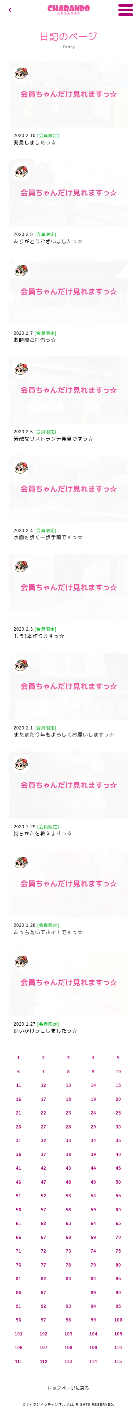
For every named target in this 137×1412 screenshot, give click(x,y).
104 (93, 1333)
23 (68, 1112)
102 (44, 1333)
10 (118, 1071)
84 (93, 1278)
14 (93, 1085)
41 (18, 1168)
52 (43, 1195)
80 (118, 1265)
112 (44, 1361)
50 (118, 1182)
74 (93, 1251)
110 (118, 1347)
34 (93, 1140)
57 (43, 1209)
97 (43, 1319)
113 (68, 1361)
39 (93, 1154)
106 (19, 1347)
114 (93, 1361)
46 (18, 1182)
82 (43, 1278)
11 (18, 1085)
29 (93, 1126)
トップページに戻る (68, 1388)
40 (118, 1154)
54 (93, 1195)
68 (68, 1237)
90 (118, 1292)
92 (43, 1306)
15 (118, 1085)
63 (68, 1223)
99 (93, 1319)
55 (118, 1195)
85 (118, 1278)
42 (43, 1168)
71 (18, 1251)
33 (68, 1140)
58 (68, 1209)
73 (68, 1251)
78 (68, 1265)
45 (118, 1168)
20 (118, 1099)
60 (118, 1209)
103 (68, 1333)
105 (118, 1333)
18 (68, 1099)
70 (118, 1237)
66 (18, 1237)
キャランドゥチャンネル (69, 10)
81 (18, 1278)
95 (118, 1306)
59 (93, 1209)
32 (43, 1140)
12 (43, 1085)
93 (68, 1306)
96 (18, 1319)
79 (93, 1265)
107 (44, 1347)
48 (68, 1182)
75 (118, 1251)
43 (68, 1168)
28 (68, 1126)
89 (93, 1292)
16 (18, 1099)
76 (18, 1265)
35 (118, 1140)
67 (43, 1237)
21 (18, 1112)
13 (68, 1085)
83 (68, 1278)
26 (18, 1126)
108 (68, 1347)
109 (93, 1347)
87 (43, 1292)
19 (93, 1099)
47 (43, 1182)
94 (93, 1306)
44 (93, 1168)
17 (43, 1099)
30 (118, 1126)
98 (68, 1319)
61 (18, 1223)
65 (118, 1223)
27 (43, 1126)
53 (68, 1195)
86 (18, 1292)
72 (43, 1251)
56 (18, 1209)
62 (43, 1223)
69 (93, 1237)
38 (68, 1154)
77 (43, 1265)
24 (93, 1112)
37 (43, 1154)
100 (118, 1319)
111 (18, 1361)
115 (118, 1361)
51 (18, 1195)
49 (93, 1182)
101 (19, 1333)
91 (18, 1306)
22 (43, 1112)
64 (93, 1223)
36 (18, 1154)
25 (118, 1112)
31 (18, 1140)
